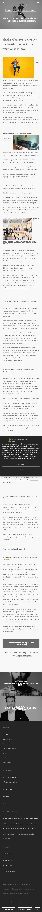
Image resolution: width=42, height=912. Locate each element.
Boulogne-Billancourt (9, 748)
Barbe (9, 10)
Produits (21, 13)
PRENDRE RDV (9, 909)
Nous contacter (7, 860)
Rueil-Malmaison (8, 758)
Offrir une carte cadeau (10, 782)
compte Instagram (24, 655)
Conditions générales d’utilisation (13, 889)
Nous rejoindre (7, 865)
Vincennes (6, 744)
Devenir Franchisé (8, 789)
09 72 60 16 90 (10, 872)
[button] (38, 3)
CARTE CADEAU (26, 909)
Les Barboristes (8, 854)
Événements (6, 796)
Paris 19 (5, 734)
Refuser (21, 469)
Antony (5, 753)
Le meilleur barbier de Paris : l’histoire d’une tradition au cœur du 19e (20, 836)
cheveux (16, 10)
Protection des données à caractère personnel (18, 891)
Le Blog (5, 804)
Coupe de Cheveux (29, 10)
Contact (25, 894)
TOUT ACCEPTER (21, 464)
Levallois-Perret (7, 739)
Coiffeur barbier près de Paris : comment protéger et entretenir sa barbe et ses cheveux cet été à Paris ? (19, 826)
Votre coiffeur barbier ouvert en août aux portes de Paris (20, 818)
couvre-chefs (24, 162)
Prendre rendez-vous (9, 777)
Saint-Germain (7, 763)
